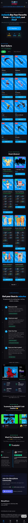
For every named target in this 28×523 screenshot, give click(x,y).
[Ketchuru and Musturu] (8, 266)
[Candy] (7, 88)
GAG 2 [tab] (9, 51)
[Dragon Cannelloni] (8, 167)
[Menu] (1, 2)
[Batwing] (7, 66)
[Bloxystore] (14, 3)
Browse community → (18, 491)
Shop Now (14, 28)
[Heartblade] (20, 88)
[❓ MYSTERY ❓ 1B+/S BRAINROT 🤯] (20, 166)
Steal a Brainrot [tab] (17, 51)
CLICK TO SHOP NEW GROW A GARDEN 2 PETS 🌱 (14, 6)
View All (13, 284)
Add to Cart (7, 74)
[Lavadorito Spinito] (20, 266)
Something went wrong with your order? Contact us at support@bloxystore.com (14, 397)
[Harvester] (20, 133)
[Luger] (7, 110)
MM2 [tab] (3, 51)
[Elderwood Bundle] (20, 110)
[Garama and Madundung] (8, 231)
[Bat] (7, 133)
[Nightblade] (20, 66)
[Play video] (14, 371)
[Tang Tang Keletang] (20, 194)
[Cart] (26, 2)
